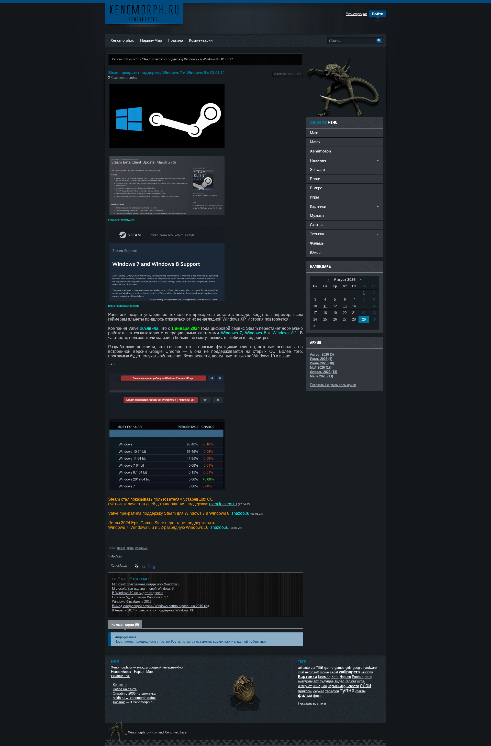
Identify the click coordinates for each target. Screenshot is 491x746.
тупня (347, 690)
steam (121, 548)
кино (316, 686)
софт (135, 59)
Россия (358, 677)
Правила (175, 40)
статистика (147, 693)
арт (316, 681)
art (300, 667)
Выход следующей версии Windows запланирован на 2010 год (160, 606)
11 (325, 306)
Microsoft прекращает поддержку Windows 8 (146, 584)
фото (317, 696)
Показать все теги (312, 703)
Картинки (307, 676)
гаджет (350, 681)
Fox (154, 732)
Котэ (335, 677)
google (357, 668)
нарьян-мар (336, 686)
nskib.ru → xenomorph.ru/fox (134, 698)
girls (348, 668)
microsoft (312, 672)
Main (314, 132)
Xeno (168, 732)
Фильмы (317, 243)
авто (368, 677)
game (328, 667)
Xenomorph (120, 59)
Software (317, 169)
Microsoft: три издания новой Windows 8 (143, 588)
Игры (314, 197)
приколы (305, 691)
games (339, 668)
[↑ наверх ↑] (244, 714)
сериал (318, 691)
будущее (326, 681)
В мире (316, 188)
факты (360, 691)
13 (345, 306)
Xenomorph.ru (122, 40)
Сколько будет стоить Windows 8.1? (140, 597)
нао (324, 686)
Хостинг (119, 702)
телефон (332, 691)
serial (334, 672)
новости (353, 686)
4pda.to (116, 556)
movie (324, 672)
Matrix (315, 142)
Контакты (120, 685)
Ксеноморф (144, 12)
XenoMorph (119, 565)
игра (361, 681)
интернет (305, 686)
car (313, 668)
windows (141, 548)
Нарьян (345, 677)
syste (130, 548)
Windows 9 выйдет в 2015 (131, 602)
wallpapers (349, 672)
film (319, 667)
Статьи (316, 225)
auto (306, 668)
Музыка (317, 215)
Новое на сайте (125, 689)
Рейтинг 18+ (120, 676)
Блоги (315, 179)
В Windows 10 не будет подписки (137, 593)
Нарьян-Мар (151, 40)
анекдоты (305, 681)
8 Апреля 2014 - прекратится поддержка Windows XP (153, 610)
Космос (324, 677)
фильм (305, 695)
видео (339, 681)
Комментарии (201, 40)
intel (301, 672)
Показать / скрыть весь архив (333, 385)
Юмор (315, 252)
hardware (370, 668)
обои (365, 685)
